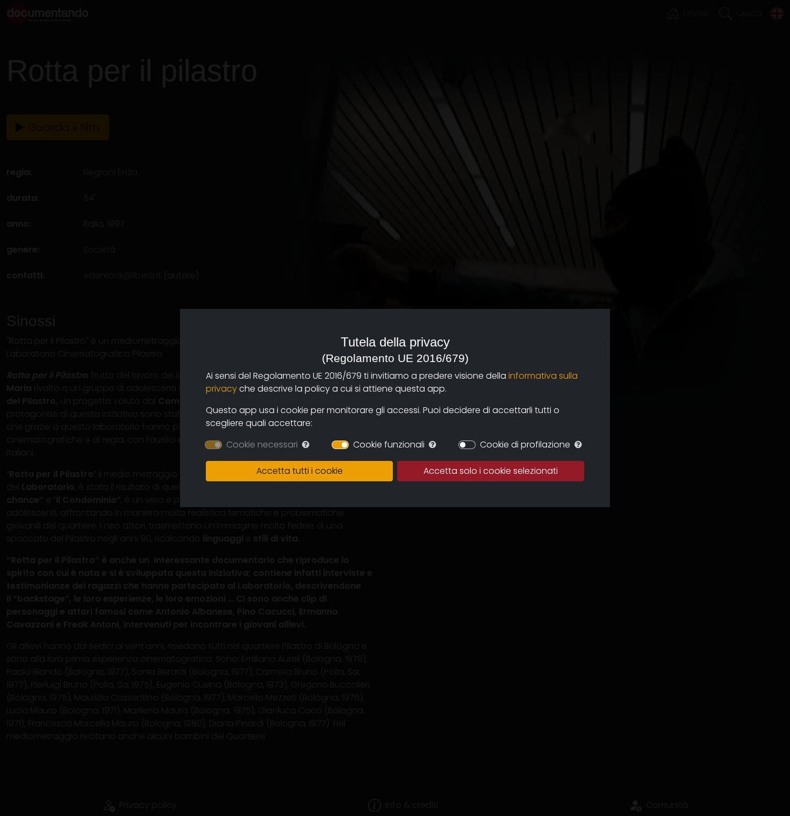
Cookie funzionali (389, 444)
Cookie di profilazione (525, 444)
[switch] (340, 445)
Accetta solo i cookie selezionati (490, 471)
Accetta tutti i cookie (299, 471)
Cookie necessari (262, 444)
